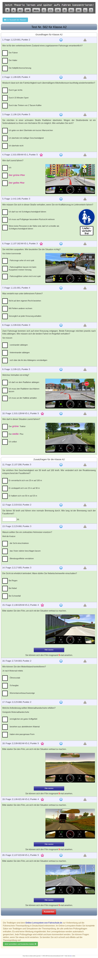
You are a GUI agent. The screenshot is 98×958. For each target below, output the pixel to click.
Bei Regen (13, 580)
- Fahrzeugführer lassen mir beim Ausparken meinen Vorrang (22, 268)
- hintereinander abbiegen (19, 352)
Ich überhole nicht (16, 146)
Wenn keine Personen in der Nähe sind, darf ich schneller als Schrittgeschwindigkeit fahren (34, 227)
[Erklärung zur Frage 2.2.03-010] (61, 505)
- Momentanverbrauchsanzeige (22, 693)
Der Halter (13, 60)
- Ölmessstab (14, 678)
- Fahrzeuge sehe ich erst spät (21, 260)
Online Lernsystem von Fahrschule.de (43, 923)
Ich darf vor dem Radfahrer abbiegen (24, 382)
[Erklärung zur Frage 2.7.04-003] (61, 661)
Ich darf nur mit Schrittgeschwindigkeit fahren (27, 212)
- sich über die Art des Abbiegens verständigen (28, 360)
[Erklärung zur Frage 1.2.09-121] (61, 369)
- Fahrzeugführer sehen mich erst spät (25, 276)
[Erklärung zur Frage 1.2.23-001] (61, 40)
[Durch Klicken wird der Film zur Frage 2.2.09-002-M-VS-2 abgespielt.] (70, 768)
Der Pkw (16, 434)
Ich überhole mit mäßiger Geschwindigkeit (26, 138)
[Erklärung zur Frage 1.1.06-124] (61, 114)
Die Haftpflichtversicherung (20, 68)
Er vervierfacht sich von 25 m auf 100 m (25, 480)
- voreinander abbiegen (18, 345)
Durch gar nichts (15, 90)
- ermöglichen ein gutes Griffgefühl (23, 719)
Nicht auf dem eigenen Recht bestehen (25, 301)
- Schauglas (14, 685)
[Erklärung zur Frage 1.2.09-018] (61, 325)
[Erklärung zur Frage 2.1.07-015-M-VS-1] (61, 855)
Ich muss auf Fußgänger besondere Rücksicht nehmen (32, 219)
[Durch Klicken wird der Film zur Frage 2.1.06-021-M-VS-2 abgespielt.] (70, 823)
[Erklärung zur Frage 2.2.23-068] (61, 702)
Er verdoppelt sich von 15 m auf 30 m (24, 488)
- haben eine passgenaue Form (22, 734)
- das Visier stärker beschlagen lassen (25, 551)
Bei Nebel (13, 588)
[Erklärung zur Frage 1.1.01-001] (61, 288)
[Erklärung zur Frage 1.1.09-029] (61, 77)
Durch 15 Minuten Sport (18, 98)
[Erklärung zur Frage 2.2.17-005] (61, 567)
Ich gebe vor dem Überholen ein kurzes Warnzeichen (31, 130)
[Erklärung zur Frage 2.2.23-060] (61, 526)
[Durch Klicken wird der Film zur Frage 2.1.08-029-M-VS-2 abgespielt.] (70, 629)
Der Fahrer (13, 53)
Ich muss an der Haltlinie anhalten (23, 398)
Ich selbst (13, 442)
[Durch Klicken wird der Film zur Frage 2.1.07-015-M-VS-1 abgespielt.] (70, 879)
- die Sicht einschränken (19, 543)
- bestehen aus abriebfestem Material (24, 726)
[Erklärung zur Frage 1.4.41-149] (61, 199)
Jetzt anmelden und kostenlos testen (20, 944)
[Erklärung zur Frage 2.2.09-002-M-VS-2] (61, 743)
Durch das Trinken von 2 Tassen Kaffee (25, 105)
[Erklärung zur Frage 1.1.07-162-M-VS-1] (61, 243)
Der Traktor (17, 426)
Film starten (49, 650)
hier (71, 955)
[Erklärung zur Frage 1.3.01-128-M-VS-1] (61, 413)
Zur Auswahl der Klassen (16, 20)
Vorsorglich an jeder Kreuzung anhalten (25, 316)
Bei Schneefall (15, 596)
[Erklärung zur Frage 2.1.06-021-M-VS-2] (61, 799)
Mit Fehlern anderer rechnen (20, 308)
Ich (10, 167)
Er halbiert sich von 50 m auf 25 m (23, 496)
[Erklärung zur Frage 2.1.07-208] (61, 464)
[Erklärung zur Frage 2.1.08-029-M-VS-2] (61, 605)
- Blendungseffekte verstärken (21, 558)
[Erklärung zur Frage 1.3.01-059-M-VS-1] (61, 154)
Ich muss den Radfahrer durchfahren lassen (24, 390)
